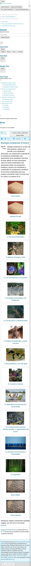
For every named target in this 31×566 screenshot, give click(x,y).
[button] (6, 107)
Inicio (8, 138)
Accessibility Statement (7, 557)
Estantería (18, 138)
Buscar (3, 564)
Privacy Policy (12, 555)
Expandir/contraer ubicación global (29, 138)
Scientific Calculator (8, 95)
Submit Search (5, 37)
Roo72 (3, 525)
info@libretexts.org (9, 559)
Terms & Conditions (22, 555)
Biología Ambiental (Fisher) (8, 529)
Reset (2, 49)
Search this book (4, 32)
